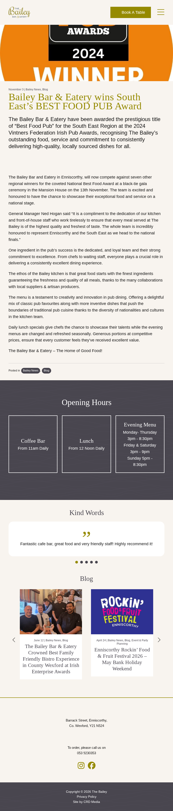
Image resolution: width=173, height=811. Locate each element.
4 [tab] (91, 562)
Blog (45, 89)
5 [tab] (96, 562)
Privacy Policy (86, 796)
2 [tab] (81, 562)
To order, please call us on (87, 750)
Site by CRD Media (86, 802)
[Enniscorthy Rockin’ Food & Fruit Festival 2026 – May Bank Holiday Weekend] (65, 611)
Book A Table (133, 12)
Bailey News (33, 89)
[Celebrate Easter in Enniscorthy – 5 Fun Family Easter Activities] (136, 611)
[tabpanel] (86, 539)
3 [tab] (86, 562)
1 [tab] (76, 562)
